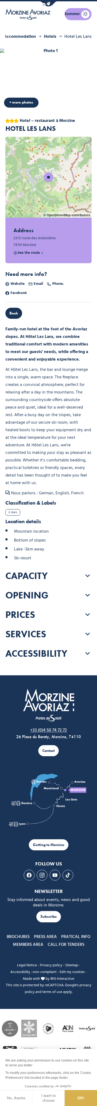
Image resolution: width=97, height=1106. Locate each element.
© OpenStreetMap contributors (66, 215)
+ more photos (21, 102)
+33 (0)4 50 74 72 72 (48, 730)
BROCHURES (18, 936)
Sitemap (71, 965)
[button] (48, 4)
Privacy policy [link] (51, 965)
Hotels (50, 36)
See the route (29, 253)
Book (13, 313)
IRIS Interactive (62, 979)
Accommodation (20, 36)
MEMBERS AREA (28, 944)
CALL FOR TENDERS (66, 944)
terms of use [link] (52, 992)
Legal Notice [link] (27, 965)
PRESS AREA (45, 936)
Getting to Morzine (48, 845)
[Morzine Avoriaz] (29, 14)
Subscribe (48, 916)
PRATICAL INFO (75, 936)
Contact (48, 750)
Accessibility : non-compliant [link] (33, 972)
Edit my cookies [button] (72, 972)
